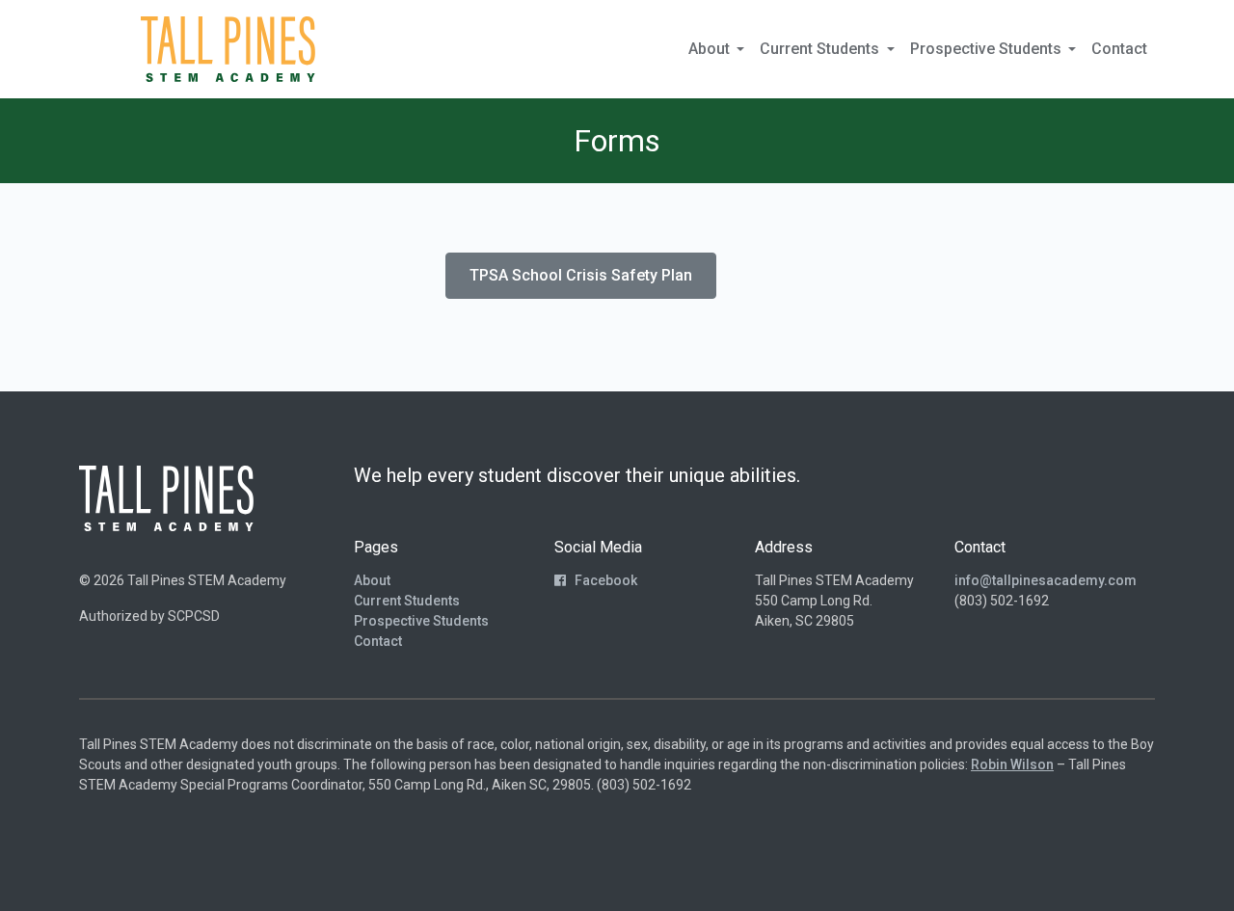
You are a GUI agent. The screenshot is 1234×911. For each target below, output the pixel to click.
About (372, 580)
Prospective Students (421, 621)
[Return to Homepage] (228, 49)
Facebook (604, 580)
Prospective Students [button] (987, 49)
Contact (1119, 49)
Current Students (407, 600)
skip (105, 49)
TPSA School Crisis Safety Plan (580, 275)
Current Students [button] (821, 49)
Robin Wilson (1012, 764)
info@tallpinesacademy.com (1045, 580)
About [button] (711, 49)
